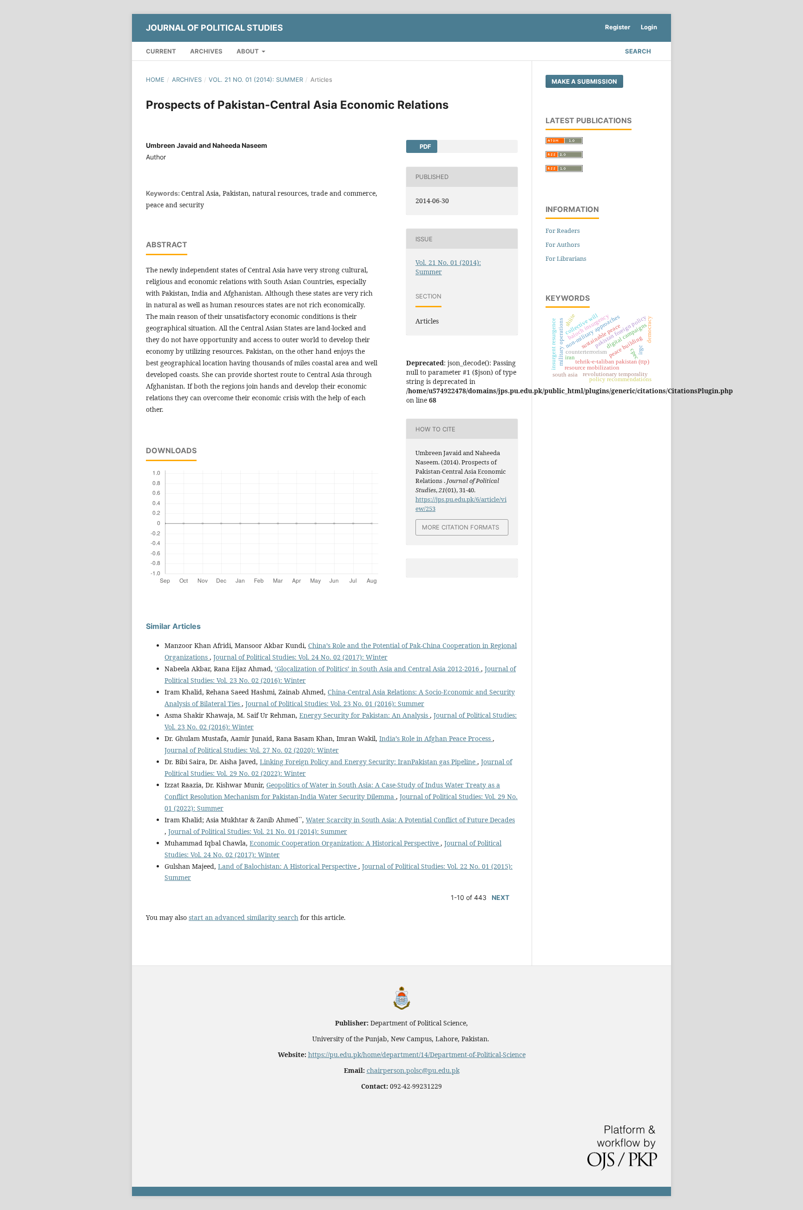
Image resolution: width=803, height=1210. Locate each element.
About (248, 51)
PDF (424, 146)
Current (161, 51)
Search (637, 51)
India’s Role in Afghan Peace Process (436, 738)
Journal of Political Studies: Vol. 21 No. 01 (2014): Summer (257, 831)
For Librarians (566, 258)
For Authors (563, 244)
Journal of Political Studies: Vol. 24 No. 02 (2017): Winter (300, 657)
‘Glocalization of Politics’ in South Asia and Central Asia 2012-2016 (378, 668)
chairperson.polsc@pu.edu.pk (413, 1070)
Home (155, 79)
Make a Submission (584, 81)
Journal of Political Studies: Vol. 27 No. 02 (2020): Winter (252, 750)
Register (617, 27)
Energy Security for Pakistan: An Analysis (364, 715)
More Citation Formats (460, 527)
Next (500, 897)
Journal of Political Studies (214, 28)
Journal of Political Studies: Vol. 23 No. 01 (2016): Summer (334, 703)
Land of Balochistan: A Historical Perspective (288, 866)
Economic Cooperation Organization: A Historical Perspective (345, 843)
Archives (206, 51)
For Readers (563, 230)
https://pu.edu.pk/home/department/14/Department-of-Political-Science (417, 1054)
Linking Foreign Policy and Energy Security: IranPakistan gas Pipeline (368, 761)
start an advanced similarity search (243, 917)
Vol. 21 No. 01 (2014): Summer (256, 79)
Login (649, 27)
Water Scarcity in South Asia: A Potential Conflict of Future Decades (410, 819)
